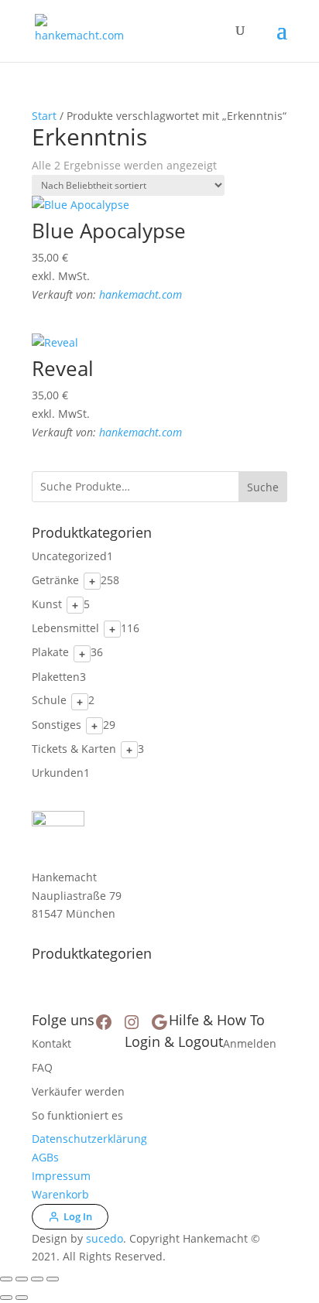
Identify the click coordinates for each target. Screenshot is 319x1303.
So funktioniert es (77, 1115)
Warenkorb (60, 1194)
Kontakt (51, 1043)
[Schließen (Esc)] (52, 1279)
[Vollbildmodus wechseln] (21, 1279)
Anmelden (249, 1043)
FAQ (42, 1067)
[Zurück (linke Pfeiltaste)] (6, 1297)
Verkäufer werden (78, 1091)
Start (44, 115)
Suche (263, 487)
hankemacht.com (140, 294)
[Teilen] (37, 1279)
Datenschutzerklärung (89, 1138)
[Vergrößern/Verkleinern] (6, 1279)
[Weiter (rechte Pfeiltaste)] (21, 1297)
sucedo (104, 1238)
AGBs (45, 1157)
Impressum (61, 1175)
